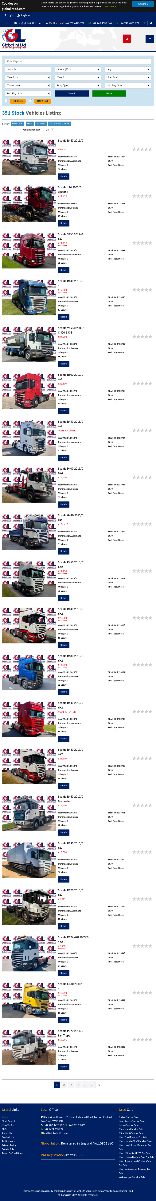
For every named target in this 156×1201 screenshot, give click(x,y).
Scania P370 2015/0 (70, 890)
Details (63, 176)
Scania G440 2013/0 (70, 984)
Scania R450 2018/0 (70, 421)
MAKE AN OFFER (67, 430)
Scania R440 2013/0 (70, 281)
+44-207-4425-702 (66, 23)
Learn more (110, 6)
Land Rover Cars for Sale (132, 1121)
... (92, 1085)
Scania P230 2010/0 (70, 843)
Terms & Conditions (12, 1153)
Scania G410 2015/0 (70, 515)
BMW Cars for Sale (129, 1117)
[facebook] (144, 23)
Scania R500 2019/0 (70, 374)
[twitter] (150, 23)
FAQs (4, 1129)
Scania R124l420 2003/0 (73, 937)
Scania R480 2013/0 (70, 656)
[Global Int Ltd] (14, 39)
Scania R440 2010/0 (70, 796)
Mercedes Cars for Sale (131, 1129)
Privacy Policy (9, 1145)
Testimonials (8, 1141)
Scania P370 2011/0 (70, 1031)
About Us (7, 1133)
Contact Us (8, 1137)
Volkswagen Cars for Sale (132, 1177)
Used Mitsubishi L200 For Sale (134, 1153)
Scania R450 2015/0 (70, 562)
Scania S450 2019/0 (70, 234)
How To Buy (8, 1125)
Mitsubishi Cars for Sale (131, 1133)
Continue (143, 4)
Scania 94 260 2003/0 (71, 328)
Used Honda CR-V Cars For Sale (135, 1141)
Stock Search (8, 1121)
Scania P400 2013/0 (70, 468)
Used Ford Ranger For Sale (133, 1137)
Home (5, 1117)
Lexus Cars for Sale (128, 1125)
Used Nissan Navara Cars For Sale (136, 1157)
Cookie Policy (9, 1149)
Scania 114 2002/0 (69, 187)
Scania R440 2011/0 (70, 140)
